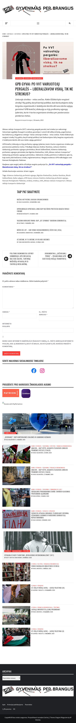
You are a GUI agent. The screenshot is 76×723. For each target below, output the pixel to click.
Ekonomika (46, 446)
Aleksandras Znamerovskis (25, 233)
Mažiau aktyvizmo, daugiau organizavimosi (32, 199)
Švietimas (57, 607)
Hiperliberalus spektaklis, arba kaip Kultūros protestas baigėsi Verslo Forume (43, 210)
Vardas (6, 312)
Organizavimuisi (37, 78)
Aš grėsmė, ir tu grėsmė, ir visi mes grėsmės (33, 239)
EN (14, 709)
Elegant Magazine (61, 717)
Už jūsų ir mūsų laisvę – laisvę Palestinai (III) (47, 588)
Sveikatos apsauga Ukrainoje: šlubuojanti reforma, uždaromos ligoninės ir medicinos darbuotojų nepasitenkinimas (50, 515)
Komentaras (8, 287)
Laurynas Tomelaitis (38, 590)
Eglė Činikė (21, 223)
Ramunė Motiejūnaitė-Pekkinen (14, 181)
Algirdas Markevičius (44, 175)
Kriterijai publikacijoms (15, 705)
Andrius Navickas (59, 175)
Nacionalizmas (17, 551)
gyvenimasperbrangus (25, 120)
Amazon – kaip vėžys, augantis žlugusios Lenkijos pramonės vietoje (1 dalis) (49, 471)
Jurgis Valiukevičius (23, 202)
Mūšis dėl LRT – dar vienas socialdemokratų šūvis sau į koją (39, 230)
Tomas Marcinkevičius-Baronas (27, 242)
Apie (3, 705)
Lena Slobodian (37, 520)
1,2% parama (6, 709)
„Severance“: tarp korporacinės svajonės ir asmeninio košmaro (27, 437)
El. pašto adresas (43, 313)
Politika (26, 551)
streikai (29, 181)
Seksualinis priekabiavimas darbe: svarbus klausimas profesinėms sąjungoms (50, 492)
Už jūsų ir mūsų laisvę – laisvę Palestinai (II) (47, 631)
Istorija (7, 551)
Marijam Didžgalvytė (23, 214)
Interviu (52, 446)
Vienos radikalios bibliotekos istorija (45, 566)
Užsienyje (52, 511)
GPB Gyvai (19, 78)
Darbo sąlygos (18, 178)
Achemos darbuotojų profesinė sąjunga (21, 175)
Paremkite (28, 705)
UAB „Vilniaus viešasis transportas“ (52, 181)
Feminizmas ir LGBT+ (56, 489)
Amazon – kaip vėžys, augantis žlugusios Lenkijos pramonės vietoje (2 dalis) (49, 449)
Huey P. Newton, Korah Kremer (14, 557)
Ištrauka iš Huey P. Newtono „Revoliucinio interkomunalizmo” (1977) (29, 555)
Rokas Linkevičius (37, 568)
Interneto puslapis (6, 325)
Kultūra (40, 564)
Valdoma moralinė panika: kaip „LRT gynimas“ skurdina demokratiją (41, 220)
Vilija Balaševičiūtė (11, 439)
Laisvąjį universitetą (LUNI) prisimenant (45, 609)
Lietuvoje (27, 78)
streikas (36, 181)
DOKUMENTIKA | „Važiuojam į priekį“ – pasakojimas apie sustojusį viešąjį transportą (54, 256)
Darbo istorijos (10, 433)
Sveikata (45, 511)
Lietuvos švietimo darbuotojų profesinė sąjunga (50, 178)
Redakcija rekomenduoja (64, 446)
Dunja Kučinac (37, 496)
